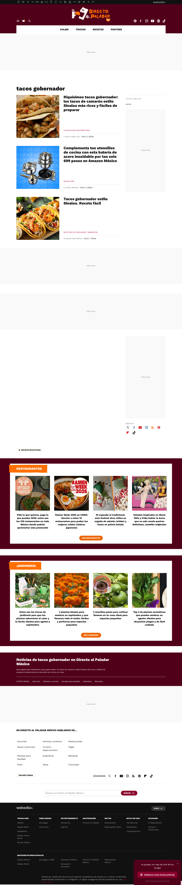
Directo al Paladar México (91, 861)
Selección (69, 181)
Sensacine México (69, 860)
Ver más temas (26, 775)
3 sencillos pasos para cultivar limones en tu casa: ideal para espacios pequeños (110, 615)
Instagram (146, 21)
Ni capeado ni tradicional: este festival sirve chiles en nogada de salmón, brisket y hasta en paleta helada (110, 520)
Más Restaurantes (91, 538)
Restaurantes (29, 469)
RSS (152, 427)
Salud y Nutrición (26, 747)
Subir (156, 808)
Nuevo (23, 21)
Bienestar (99, 681)
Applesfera (22, 831)
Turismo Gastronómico (50, 748)
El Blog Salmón (155, 823)
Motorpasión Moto (113, 827)
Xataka (20, 823)
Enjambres (87, 681)
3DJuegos (43, 823)
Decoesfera (131, 827)
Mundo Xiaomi (23, 842)
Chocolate (73, 764)
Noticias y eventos (50, 681)
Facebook (140, 21)
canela (128, 104)
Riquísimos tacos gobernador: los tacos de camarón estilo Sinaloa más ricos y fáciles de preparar (91, 103)
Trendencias (131, 823)
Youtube (152, 21)
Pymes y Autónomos (153, 828)
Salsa (45, 764)
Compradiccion (133, 831)
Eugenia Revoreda (73, 238)
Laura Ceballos (72, 137)
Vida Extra (43, 827)
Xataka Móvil (23, 827)
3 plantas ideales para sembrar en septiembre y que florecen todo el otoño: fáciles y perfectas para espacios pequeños (71, 618)
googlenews (158, 21)
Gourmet (36, 681)
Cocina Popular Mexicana (77, 130)
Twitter (128, 427)
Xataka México (23, 860)
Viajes (64, 29)
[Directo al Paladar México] (91, 14)
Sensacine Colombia (65, 865)
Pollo (20, 764)
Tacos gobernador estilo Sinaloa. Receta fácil (86, 201)
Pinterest (135, 21)
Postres (116, 29)
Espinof (64, 827)
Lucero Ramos (71, 187)
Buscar (29, 21)
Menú (18, 21)
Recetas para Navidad (71, 681)
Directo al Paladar (91, 823)
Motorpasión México (110, 861)
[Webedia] (24, 807)
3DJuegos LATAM (46, 860)
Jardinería (26, 566)
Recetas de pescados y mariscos (80, 232)
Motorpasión (110, 823)
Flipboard (128, 432)
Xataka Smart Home (23, 836)
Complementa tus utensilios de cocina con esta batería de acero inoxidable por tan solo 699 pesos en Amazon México (90, 154)
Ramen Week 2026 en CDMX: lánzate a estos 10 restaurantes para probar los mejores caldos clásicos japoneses (71, 521)
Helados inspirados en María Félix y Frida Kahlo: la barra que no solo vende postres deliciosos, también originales (149, 520)
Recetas (98, 29)
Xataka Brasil (23, 864)
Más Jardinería (91, 635)
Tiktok (164, 21)
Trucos (81, 29)
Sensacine (65, 823)
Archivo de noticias (31, 450)
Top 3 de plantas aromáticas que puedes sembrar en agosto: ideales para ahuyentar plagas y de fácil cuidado (149, 618)
